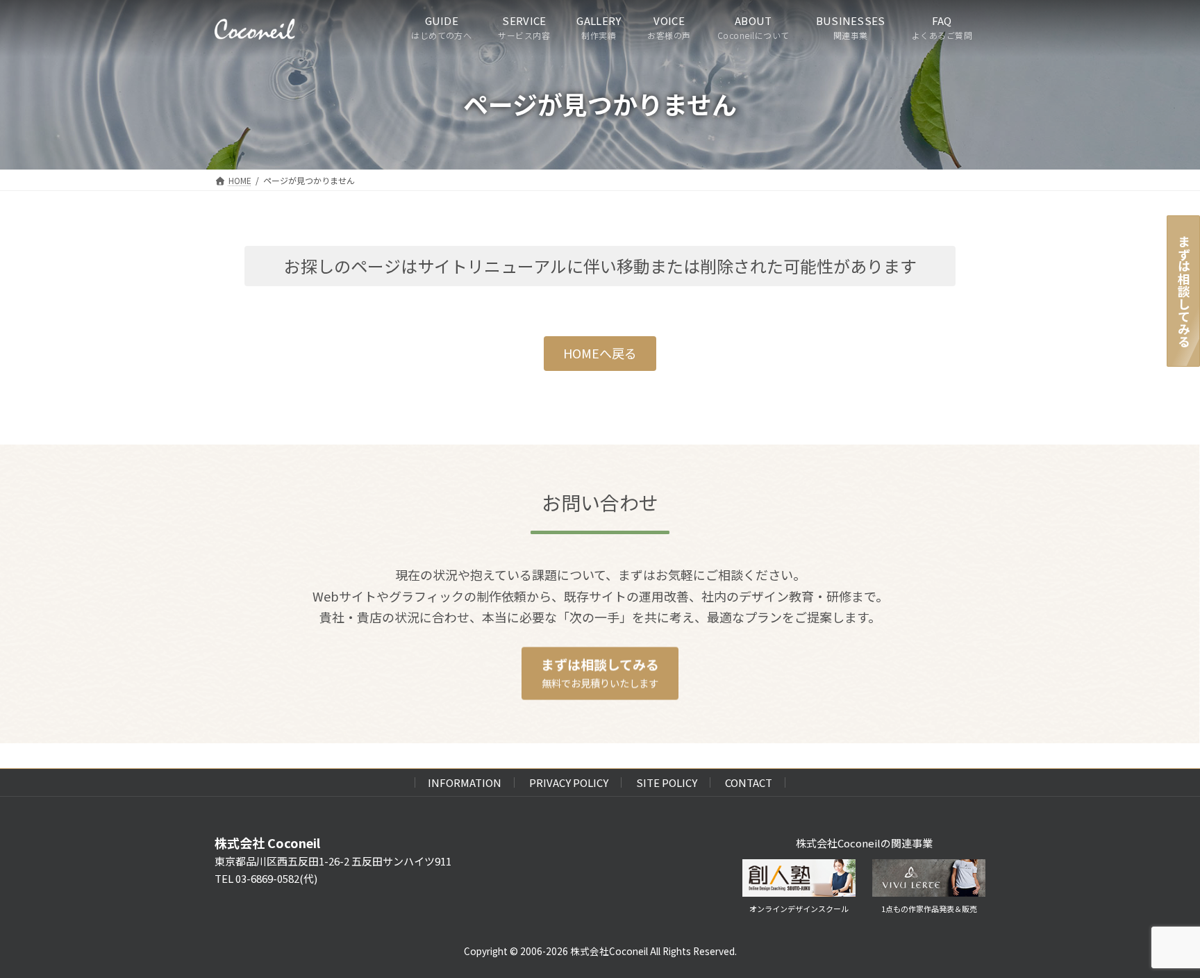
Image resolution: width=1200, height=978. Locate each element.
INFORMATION (464, 782)
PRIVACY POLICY (568, 782)
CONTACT (748, 782)
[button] (600, 354)
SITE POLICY (666, 782)
